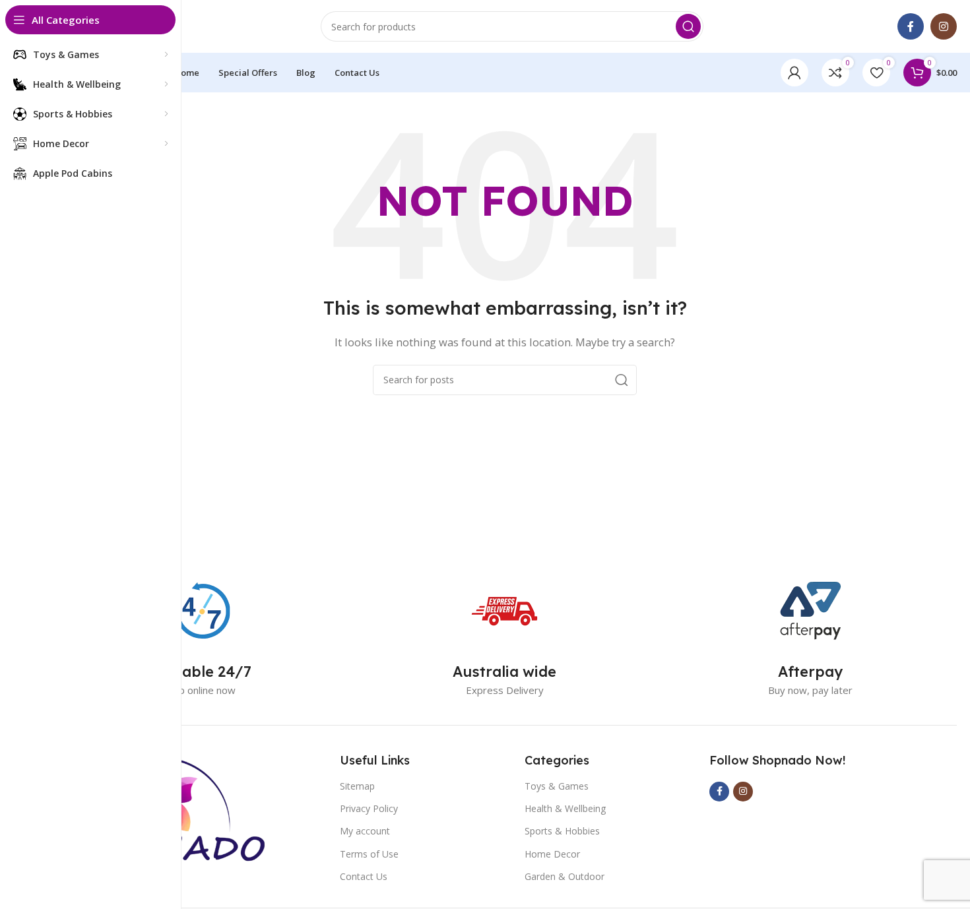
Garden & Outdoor (564, 876)
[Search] (688, 26)
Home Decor (552, 854)
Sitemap (357, 786)
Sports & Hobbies (562, 831)
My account (365, 831)
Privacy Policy (369, 808)
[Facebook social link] (910, 26)
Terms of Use (369, 854)
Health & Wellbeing (565, 808)
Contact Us (363, 876)
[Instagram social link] (943, 26)
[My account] (794, 72)
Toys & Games (557, 786)
